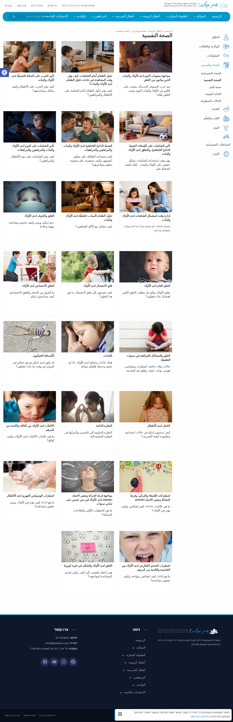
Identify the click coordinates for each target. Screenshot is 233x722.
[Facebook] (73, 662)
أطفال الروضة (155, 31)
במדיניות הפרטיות (201, 716)
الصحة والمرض (139, 31)
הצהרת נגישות (12, 715)
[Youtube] (54, 662)
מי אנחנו (52, 5)
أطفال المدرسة (136, 670)
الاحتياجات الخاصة (134, 692)
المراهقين (139, 677)
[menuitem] (217, 17)
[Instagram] (63, 662)
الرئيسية (168, 31)
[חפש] (14, 16)
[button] (4, 72)
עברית (8, 5)
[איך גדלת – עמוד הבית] (196, 5)
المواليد (140, 647)
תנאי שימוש (30, 715)
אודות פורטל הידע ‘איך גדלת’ (78, 5)
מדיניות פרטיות (47, 715)
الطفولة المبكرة (135, 655)
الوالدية (141, 685)
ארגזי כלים (37, 5)
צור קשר (21, 5)
